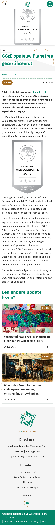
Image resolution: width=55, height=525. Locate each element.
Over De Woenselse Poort (27, 477)
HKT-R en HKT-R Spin (27, 487)
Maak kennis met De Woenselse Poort (27, 446)
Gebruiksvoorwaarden (15, 521)
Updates (13, 75)
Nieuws (7, 82)
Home (4, 75)
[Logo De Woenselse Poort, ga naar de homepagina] (28, 4)
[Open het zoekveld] (5, 4)
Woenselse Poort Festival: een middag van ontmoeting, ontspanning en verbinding (23, 389)
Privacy (34, 521)
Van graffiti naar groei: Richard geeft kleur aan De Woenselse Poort (27, 339)
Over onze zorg (27, 472)
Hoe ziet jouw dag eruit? (27, 451)
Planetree (38, 92)
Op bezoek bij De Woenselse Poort (27, 456)
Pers (44, 521)
